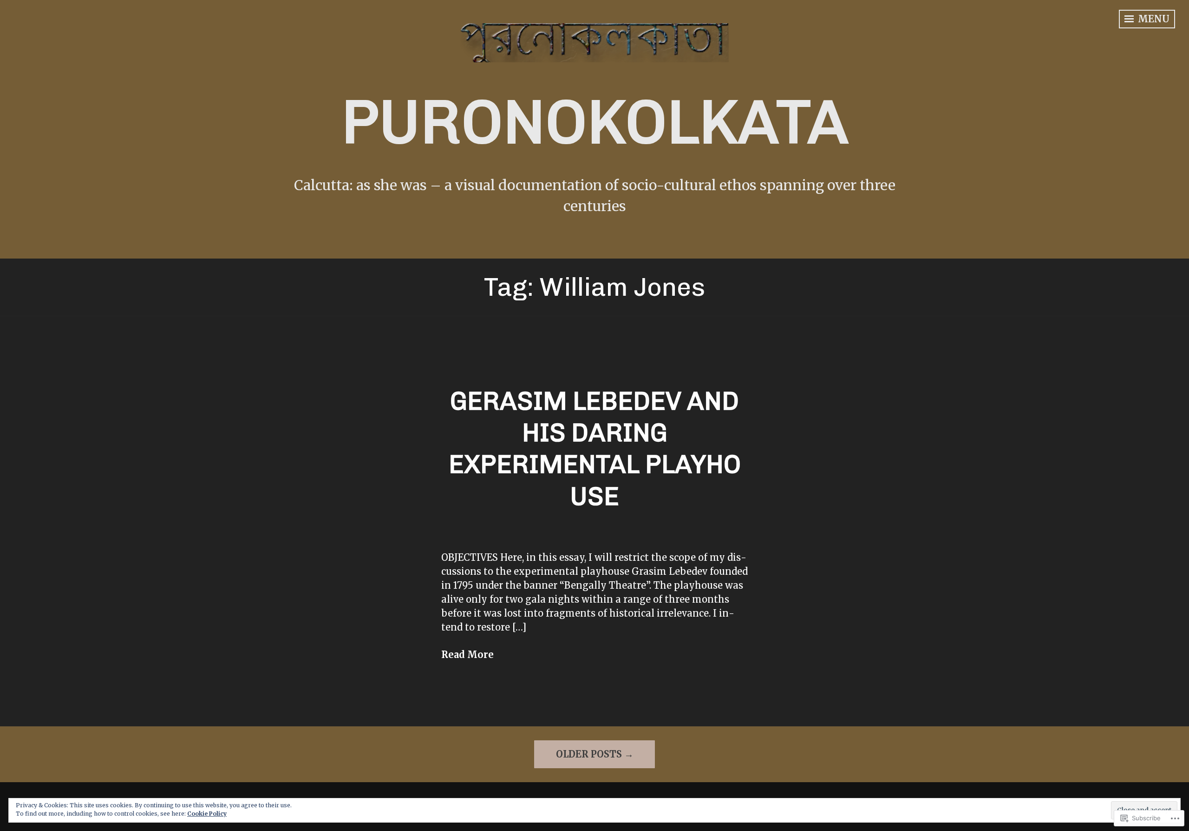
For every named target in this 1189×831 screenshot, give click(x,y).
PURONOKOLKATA (594, 122)
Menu (1152, 19)
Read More (467, 654)
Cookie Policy (207, 813)
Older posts (589, 754)
